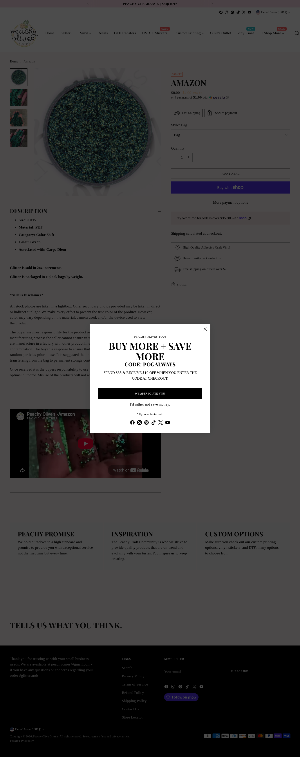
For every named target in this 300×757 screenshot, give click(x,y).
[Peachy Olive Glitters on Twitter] (160, 423)
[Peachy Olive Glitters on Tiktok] (153, 423)
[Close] (205, 329)
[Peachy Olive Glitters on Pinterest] (146, 423)
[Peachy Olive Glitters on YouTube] (167, 423)
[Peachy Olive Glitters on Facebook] (132, 423)
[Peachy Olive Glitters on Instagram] (139, 423)
